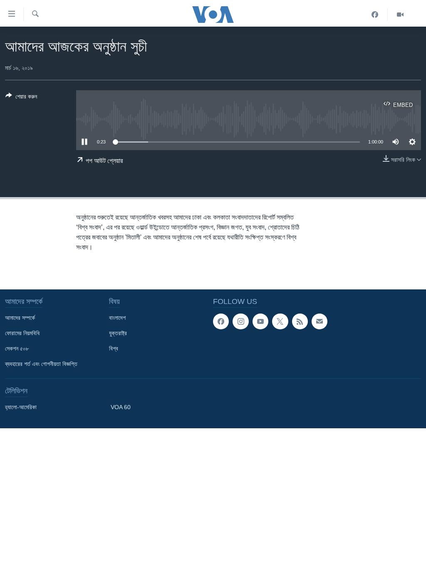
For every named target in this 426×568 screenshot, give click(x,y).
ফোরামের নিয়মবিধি (22, 333)
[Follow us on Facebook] (221, 321)
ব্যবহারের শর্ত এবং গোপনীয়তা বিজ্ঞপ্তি (41, 364)
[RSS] (300, 321)
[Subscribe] (319, 321)
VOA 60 (121, 407)
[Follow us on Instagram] (240, 321)
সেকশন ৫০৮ (17, 348)
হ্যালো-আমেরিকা (21, 407)
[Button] (21, 98)
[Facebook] (375, 14)
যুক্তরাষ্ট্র (118, 333)
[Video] (400, 14)
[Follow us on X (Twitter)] (280, 321)
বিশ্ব (113, 348)
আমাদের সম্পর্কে (20, 317)
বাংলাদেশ (117, 317)
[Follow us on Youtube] (260, 321)
